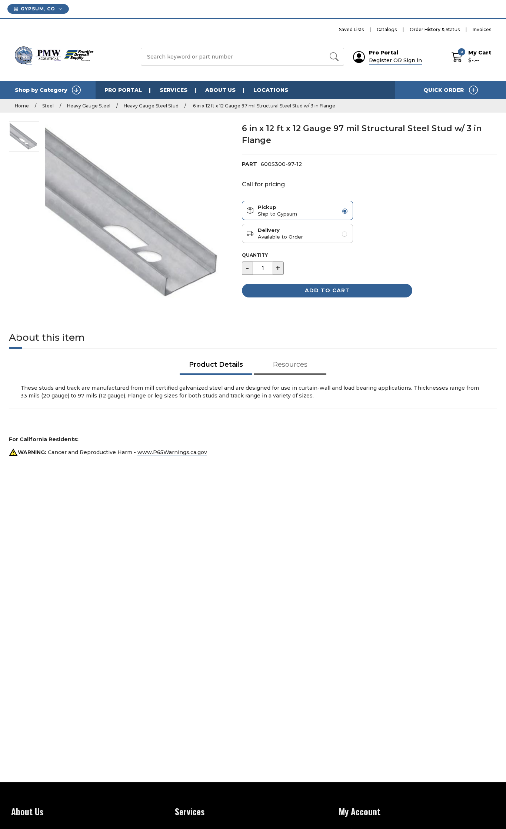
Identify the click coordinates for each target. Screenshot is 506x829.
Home (22, 106)
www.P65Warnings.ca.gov (172, 452)
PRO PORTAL (123, 90)
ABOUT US (220, 90)
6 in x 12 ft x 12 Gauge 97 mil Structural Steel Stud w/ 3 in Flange (263, 106)
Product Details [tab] (216, 364)
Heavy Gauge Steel (88, 106)
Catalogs (387, 29)
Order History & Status (435, 29)
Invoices (482, 29)
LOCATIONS (270, 90)
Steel (48, 106)
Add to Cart (327, 290)
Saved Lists (351, 29)
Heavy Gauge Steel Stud (151, 106)
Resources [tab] (290, 364)
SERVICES (173, 90)
